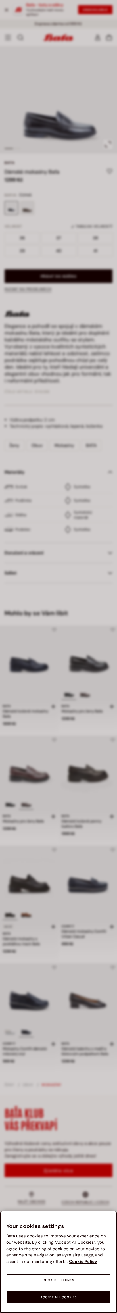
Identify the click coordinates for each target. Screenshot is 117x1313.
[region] (58, 1262)
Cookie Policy (83, 1261)
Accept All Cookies (58, 1297)
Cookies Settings (58, 1280)
